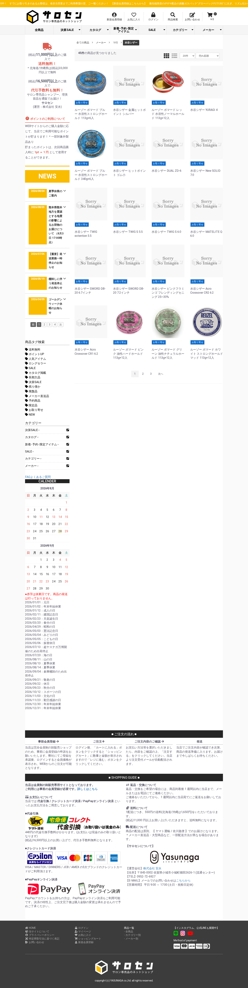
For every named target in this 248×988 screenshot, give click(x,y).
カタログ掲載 (37, 373)
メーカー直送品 (38, 396)
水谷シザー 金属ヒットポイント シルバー (129, 108)
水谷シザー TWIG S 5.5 (128, 228)
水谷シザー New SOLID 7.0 (205, 169)
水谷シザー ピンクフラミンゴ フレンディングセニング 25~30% (168, 289)
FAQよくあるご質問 (38, 477)
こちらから (183, 880)
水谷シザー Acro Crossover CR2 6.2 (202, 287)
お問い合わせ (36, 942)
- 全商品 (128, 931)
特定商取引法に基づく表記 (43, 938)
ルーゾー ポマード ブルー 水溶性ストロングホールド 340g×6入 (91, 171)
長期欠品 (34, 377)
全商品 (39, 30)
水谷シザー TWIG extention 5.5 (86, 230)
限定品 (32, 405)
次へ (160, 373)
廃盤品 (32, 391)
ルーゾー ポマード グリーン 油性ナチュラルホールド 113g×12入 (168, 350)
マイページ (84, 931)
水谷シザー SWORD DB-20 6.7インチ (90, 287)
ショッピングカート (89, 938)
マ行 (115, 42)
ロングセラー (37, 363)
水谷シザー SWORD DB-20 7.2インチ (128, 287)
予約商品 (34, 400)
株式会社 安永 (152, 868)
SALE (152, 30)
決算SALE (67, 30)
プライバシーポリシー (41, 934)
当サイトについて (38, 931)
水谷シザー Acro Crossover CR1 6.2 (86, 348)
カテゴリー (180, 30)
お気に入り (84, 934)
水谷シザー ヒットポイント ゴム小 (129, 169)
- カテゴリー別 (132, 934)
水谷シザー (131, 42)
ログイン (83, 927)
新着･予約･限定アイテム (123, 30)
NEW (31, 414)
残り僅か (34, 386)
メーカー (208, 30)
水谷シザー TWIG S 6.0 (166, 228)
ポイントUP (36, 354)
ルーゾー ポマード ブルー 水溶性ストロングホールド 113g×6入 (91, 110)
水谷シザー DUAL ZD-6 (166, 167)
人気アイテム (37, 359)
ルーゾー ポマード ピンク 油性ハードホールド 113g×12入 (128, 350)
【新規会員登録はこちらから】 (123, 3)
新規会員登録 (85, 942)
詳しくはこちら (87, 789)
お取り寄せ (35, 410)
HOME (32, 927)
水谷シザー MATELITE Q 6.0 (206, 230)
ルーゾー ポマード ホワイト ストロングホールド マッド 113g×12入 (206, 350)
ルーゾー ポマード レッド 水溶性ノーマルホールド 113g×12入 (168, 110)
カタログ (95, 30)
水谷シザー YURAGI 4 (203, 106)
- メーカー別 (131, 938)
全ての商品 (82, 42)
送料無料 (34, 349)
